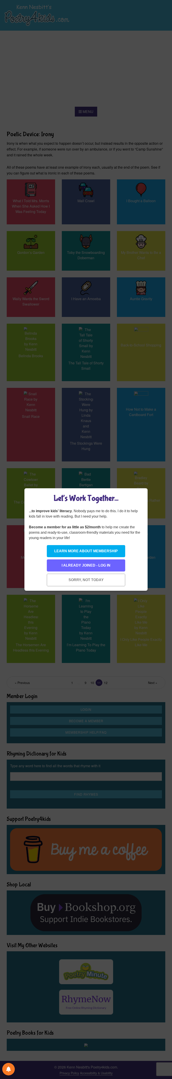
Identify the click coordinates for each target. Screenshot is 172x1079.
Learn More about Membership (86, 551)
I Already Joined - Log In (86, 565)
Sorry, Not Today (86, 580)
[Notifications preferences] (8, 1069)
